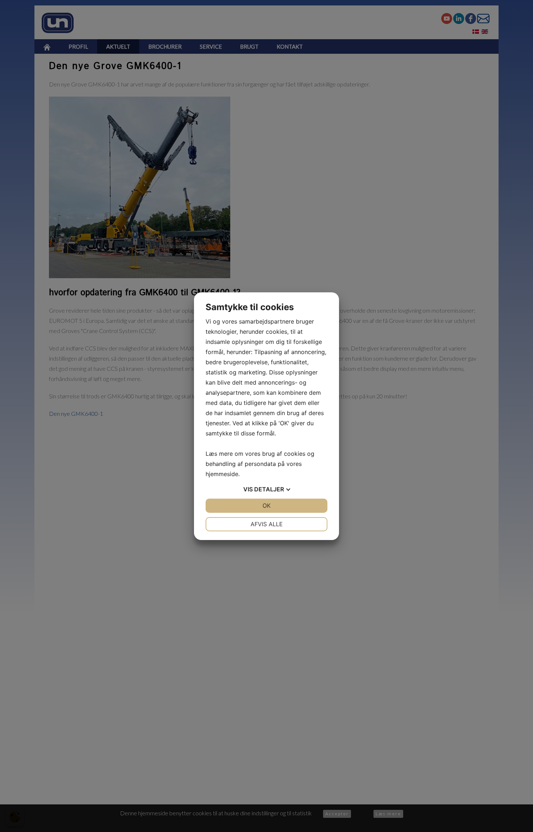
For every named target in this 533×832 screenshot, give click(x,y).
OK (266, 505)
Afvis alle (267, 524)
